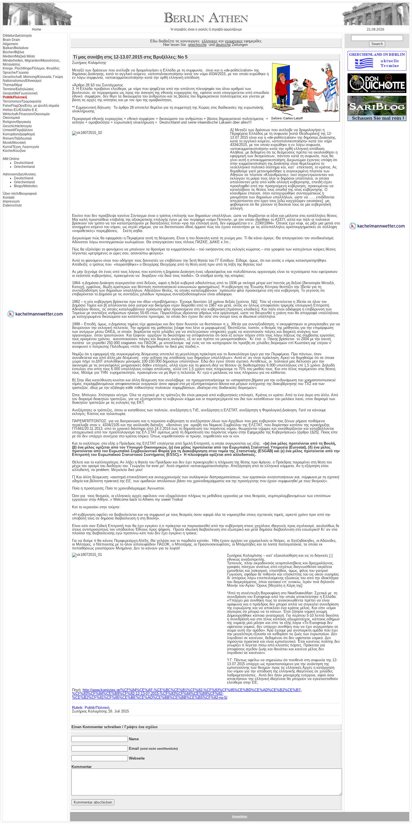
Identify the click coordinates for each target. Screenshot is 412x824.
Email (153, 748)
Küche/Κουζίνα (14, 151)
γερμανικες (234, 41)
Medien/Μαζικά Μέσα (19, 56)
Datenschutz (12, 205)
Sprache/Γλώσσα (16, 73)
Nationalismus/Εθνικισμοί (22, 81)
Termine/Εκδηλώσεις (18, 89)
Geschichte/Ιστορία (17, 126)
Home (36, 29)
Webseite (137, 758)
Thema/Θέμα (12, 85)
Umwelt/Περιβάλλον (18, 130)
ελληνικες (209, 41)
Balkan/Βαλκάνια (15, 48)
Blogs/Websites (26, 186)
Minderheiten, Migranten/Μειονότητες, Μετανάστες (31, 62)
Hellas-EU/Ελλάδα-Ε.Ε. (20, 110)
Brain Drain (11, 40)
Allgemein (10, 44)
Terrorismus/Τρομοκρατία (22, 101)
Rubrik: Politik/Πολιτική (90, 707)
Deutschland (23, 163)
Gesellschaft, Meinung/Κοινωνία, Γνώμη (33, 77)
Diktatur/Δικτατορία (17, 36)
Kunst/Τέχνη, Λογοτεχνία (21, 147)
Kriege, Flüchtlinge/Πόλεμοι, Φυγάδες (31, 68)
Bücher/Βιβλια (13, 52)
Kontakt (8, 197)
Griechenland (24, 167)
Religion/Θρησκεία (17, 122)
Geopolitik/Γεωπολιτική (20, 93)
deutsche (223, 45)
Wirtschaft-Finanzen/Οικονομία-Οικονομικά (26, 116)
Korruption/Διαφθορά (19, 134)
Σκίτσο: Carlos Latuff (287, 118)
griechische (197, 45)
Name (134, 739)
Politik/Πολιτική (15, 97)
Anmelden (239, 816)
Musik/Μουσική (14, 143)
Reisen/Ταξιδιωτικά (17, 138)
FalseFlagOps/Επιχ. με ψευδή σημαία (31, 106)
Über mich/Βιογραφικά (20, 194)
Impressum (11, 201)
